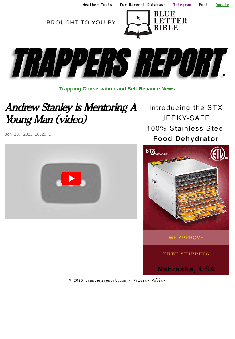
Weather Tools (97, 5)
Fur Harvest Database (143, 5)
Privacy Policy (149, 280)
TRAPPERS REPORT (117, 62)
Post (203, 5)
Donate (222, 5)
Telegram (182, 5)
